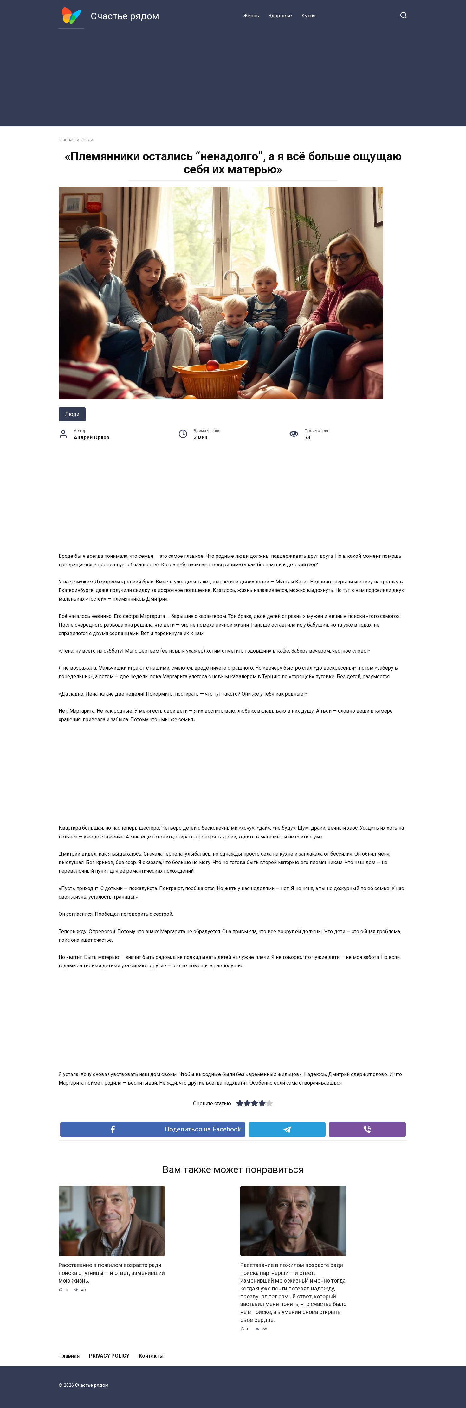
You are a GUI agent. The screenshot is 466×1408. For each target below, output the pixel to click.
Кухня (308, 16)
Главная (70, 1356)
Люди (72, 414)
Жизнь (251, 16)
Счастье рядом (125, 16)
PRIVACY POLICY (109, 1356)
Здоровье (280, 16)
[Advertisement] (233, 76)
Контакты (151, 1356)
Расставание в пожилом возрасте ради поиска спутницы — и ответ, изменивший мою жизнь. (112, 1273)
